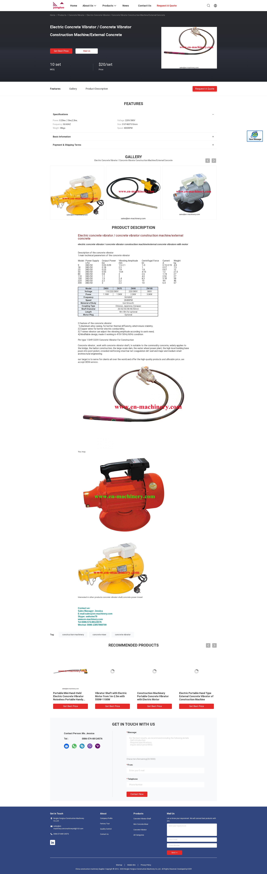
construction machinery (73, 634)
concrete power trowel (133, 597)
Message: (132, 732)
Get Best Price (61, 51)
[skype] (82, 746)
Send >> (174, 853)
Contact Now (137, 794)
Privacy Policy (146, 865)
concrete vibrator (123, 634)
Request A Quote (204, 88)
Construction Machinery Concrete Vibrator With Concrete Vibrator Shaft (193, 696)
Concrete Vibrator (77, 15)
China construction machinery (87, 869)
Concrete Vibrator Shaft (142, 819)
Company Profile (106, 818)
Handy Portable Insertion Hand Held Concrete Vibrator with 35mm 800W (112, 696)
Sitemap (119, 865)
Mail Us (86, 51)
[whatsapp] (74, 746)
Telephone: (133, 779)
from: (130, 765)
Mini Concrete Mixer (141, 824)
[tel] (105, 746)
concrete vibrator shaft (113, 597)
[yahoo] (97, 746)
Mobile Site (131, 865)
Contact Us (104, 834)
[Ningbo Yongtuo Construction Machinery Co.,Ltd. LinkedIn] (52, 842)
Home (52, 15)
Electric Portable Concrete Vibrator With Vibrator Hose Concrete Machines (153, 696)
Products (62, 15)
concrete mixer (99, 634)
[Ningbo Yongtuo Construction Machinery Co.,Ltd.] (58, 5)
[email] (66, 746)
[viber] (89, 746)
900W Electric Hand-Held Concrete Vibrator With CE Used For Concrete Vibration (69, 696)
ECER (189, 869)
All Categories (139, 835)
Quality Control (106, 829)
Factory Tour (105, 824)
